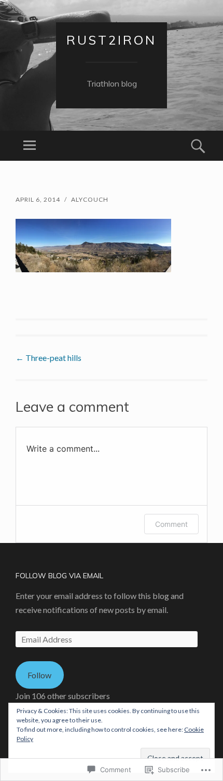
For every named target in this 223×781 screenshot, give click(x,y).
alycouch (89, 199)
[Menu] (29, 146)
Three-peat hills (48, 357)
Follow (39, 675)
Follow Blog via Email (59, 575)
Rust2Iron (111, 40)
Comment (171, 524)
